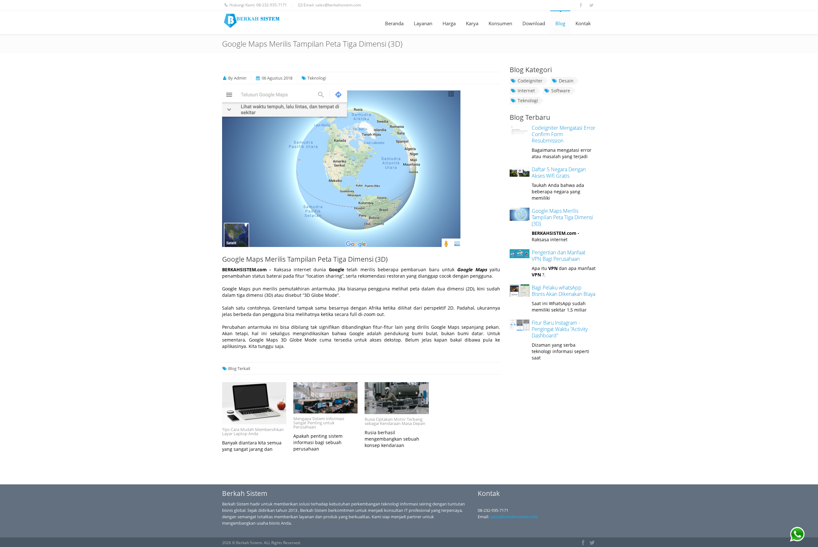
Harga (449, 23)
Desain (566, 81)
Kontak (583, 23)
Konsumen (500, 23)
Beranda (394, 23)
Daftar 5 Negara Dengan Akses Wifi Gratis (559, 172)
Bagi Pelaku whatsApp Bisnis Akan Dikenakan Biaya (563, 290)
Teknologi (528, 100)
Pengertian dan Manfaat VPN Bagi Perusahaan (558, 255)
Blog (560, 23)
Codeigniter (530, 81)
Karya (472, 23)
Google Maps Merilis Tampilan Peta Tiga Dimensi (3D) (305, 259)
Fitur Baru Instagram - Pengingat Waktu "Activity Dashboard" (560, 329)
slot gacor (302, 523)
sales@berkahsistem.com (338, 5)
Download (533, 23)
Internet (526, 91)
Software (560, 91)
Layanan (423, 23)
